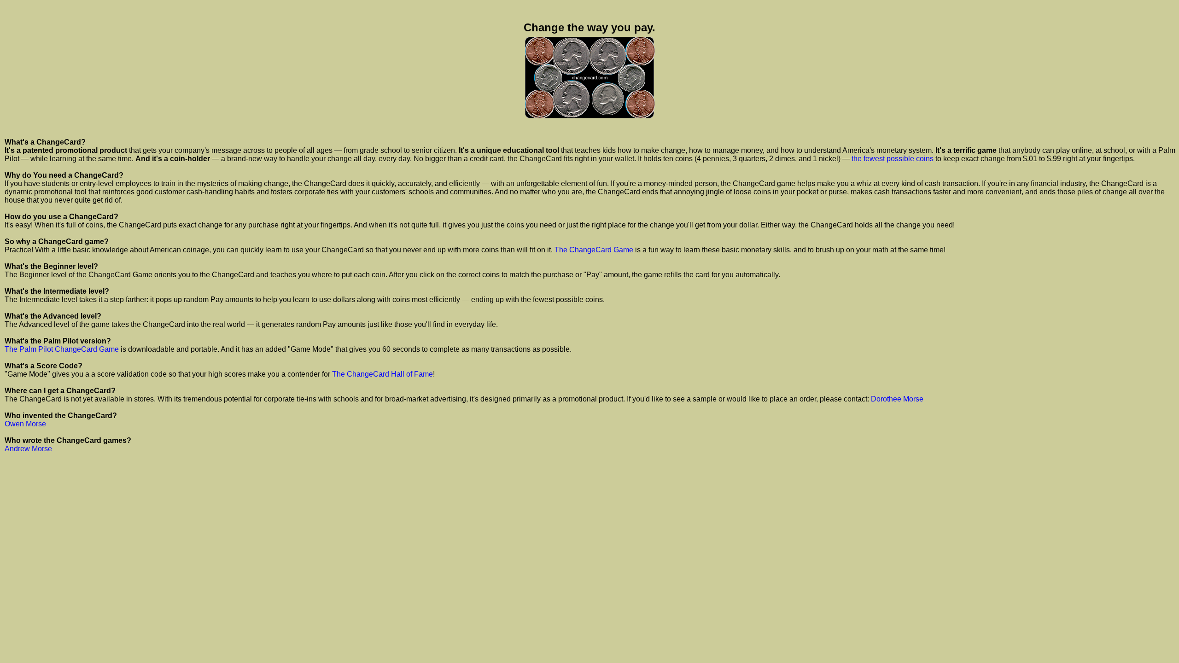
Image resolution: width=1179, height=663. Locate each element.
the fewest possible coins (893, 159)
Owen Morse (25, 424)
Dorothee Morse (897, 399)
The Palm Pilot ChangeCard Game (62, 349)
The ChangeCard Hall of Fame (382, 374)
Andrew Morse (28, 449)
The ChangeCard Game (593, 250)
